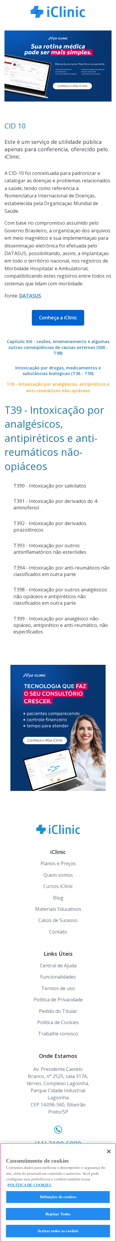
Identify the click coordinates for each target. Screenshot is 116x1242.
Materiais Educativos (58, 909)
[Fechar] (108, 1151)
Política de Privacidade (58, 999)
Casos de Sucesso (58, 920)
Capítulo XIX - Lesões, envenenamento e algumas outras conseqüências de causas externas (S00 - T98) (58, 347)
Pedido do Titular (58, 1011)
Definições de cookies (58, 1197)
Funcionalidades (58, 977)
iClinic (58, 829)
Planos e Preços (58, 863)
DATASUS (30, 295)
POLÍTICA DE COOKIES (29, 1185)
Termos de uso (58, 988)
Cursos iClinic (58, 886)
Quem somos (58, 875)
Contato (58, 932)
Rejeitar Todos (58, 1214)
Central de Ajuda (58, 965)
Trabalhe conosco (58, 1033)
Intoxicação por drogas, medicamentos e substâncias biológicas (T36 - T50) (58, 371)
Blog (58, 898)
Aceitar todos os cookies (58, 1231)
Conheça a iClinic (58, 317)
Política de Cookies (58, 1022)
